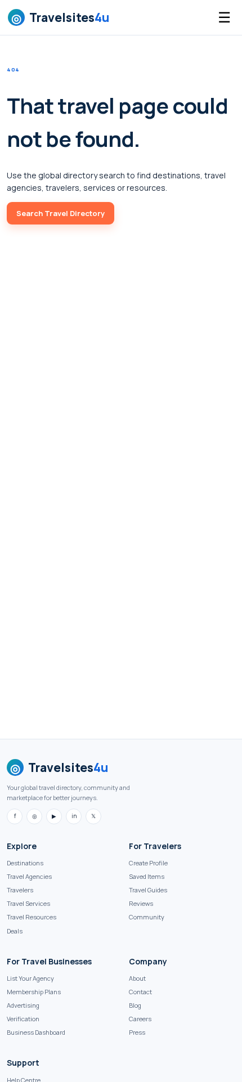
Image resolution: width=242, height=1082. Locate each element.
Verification (23, 1018)
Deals (15, 931)
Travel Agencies (29, 876)
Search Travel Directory (60, 213)
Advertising (23, 1005)
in (74, 816)
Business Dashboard (36, 1032)
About (137, 978)
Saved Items (146, 876)
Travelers (20, 890)
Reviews (141, 903)
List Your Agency (30, 978)
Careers (140, 1018)
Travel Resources (31, 917)
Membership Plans (34, 991)
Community (146, 917)
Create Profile (148, 863)
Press (137, 1032)
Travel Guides (148, 890)
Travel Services (28, 903)
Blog (135, 1005)
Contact (140, 991)
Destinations (25, 863)
